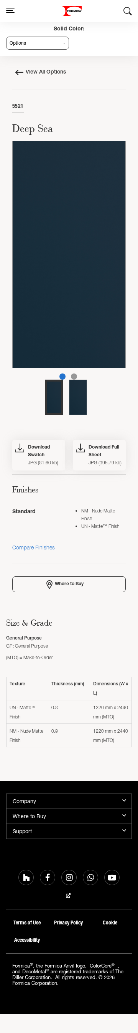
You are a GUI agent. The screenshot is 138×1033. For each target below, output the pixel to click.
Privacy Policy (68, 922)
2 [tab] (74, 376)
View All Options (46, 72)
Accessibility (27, 940)
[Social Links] (26, 877)
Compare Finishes (33, 547)
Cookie (110, 922)
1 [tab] (62, 376)
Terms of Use (27, 922)
